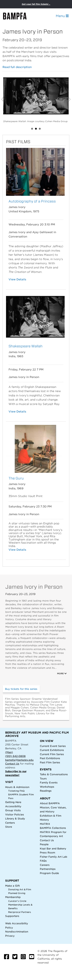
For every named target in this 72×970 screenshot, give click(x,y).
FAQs (43, 860)
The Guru (16, 478)
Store (8, 826)
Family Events (49, 782)
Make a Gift (12, 885)
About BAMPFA (50, 803)
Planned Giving (16, 893)
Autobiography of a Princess (32, 201)
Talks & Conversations (54, 774)
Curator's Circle (17, 901)
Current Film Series (52, 754)
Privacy (10, 935)
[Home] (18, 16)
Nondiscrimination (16, 931)
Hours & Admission (17, 787)
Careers (45, 864)
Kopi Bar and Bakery (53, 848)
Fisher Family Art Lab (53, 856)
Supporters (12, 916)
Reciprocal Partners (19, 912)
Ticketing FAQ (16, 791)
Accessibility (13, 806)
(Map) (9, 752)
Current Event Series (53, 746)
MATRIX (45, 823)
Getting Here (13, 802)
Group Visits (13, 810)
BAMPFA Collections (53, 827)
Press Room (47, 852)
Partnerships (48, 869)
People (44, 844)
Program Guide (49, 873)
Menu (61, 16)
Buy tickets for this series (21, 688)
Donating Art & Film (19, 889)
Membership (13, 897)
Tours (43, 778)
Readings (46, 790)
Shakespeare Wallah (26, 346)
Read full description (17, 67)
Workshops (47, 786)
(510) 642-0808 (15, 756)
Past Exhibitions (50, 758)
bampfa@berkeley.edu (19, 759)
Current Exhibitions (52, 750)
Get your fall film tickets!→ (36, 4)
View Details (17, 279)
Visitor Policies (14, 814)
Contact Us (12, 763)
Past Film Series (50, 762)
